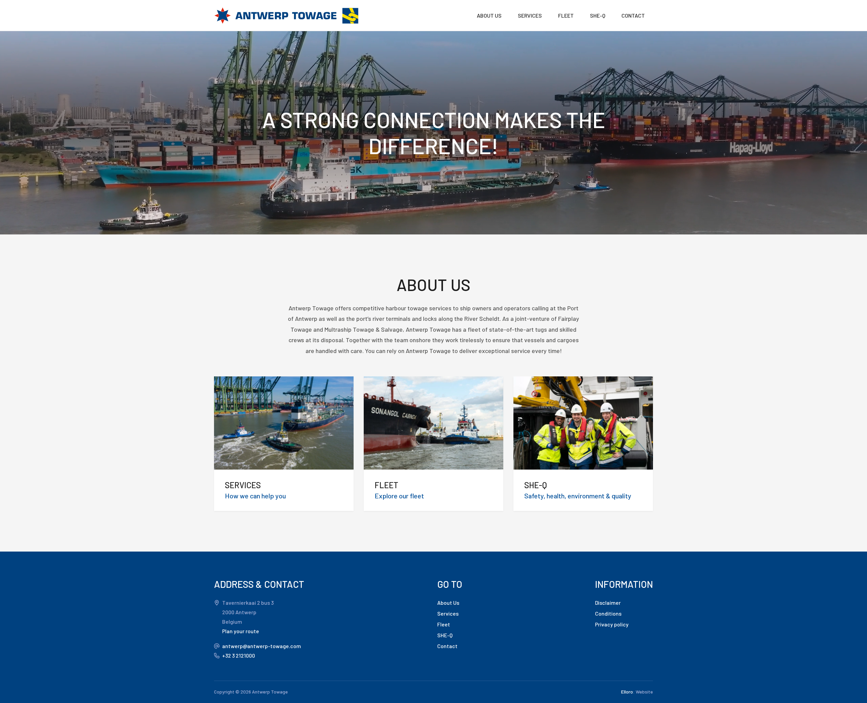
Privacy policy (612, 624)
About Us (448, 602)
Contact (633, 15)
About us (489, 15)
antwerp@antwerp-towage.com (261, 646)
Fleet (566, 15)
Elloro (627, 692)
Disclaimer (608, 602)
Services (530, 15)
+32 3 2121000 (238, 655)
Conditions (608, 613)
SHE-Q (597, 15)
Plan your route (240, 631)
